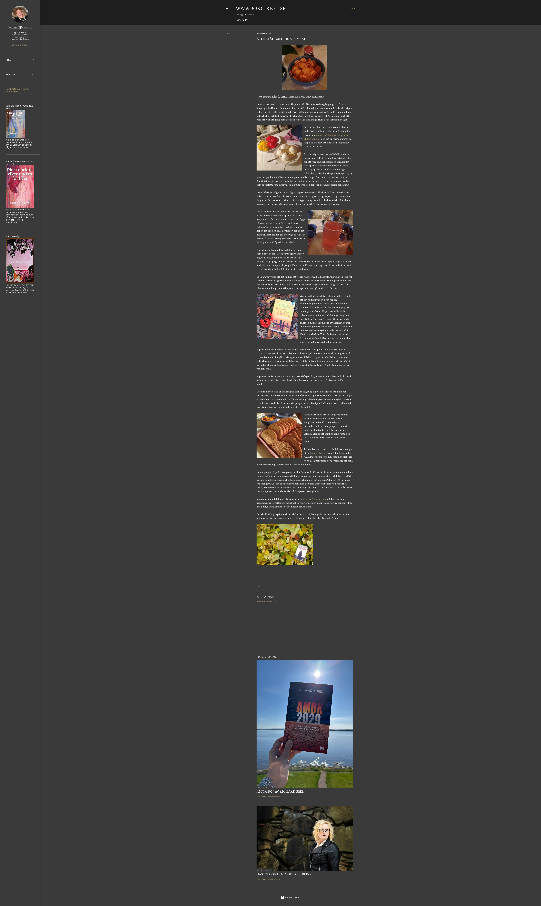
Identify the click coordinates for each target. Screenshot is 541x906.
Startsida (242, 20)
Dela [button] (228, 33)
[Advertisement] (305, 629)
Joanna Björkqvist (20, 27)
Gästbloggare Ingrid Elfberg (284, 874)
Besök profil (20, 45)
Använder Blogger (292, 897)
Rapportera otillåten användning (17, 90)
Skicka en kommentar (267, 601)
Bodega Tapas (317, 453)
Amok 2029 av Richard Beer (280, 791)
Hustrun (303, 498)
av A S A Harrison (317, 498)
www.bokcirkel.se (260, 8)
